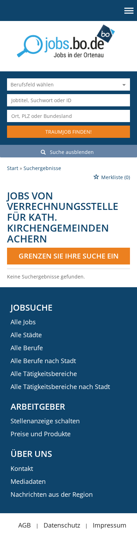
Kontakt (22, 468)
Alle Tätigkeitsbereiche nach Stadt (60, 386)
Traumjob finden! (68, 131)
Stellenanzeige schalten (45, 421)
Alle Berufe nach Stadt (43, 360)
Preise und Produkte (41, 434)
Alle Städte (26, 335)
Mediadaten (28, 481)
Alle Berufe (27, 348)
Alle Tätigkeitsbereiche (44, 373)
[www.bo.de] (68, 40)
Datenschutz (62, 525)
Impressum (109, 525)
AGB (24, 525)
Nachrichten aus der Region (52, 494)
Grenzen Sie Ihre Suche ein (69, 256)
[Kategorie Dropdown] (123, 84)
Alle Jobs (23, 322)
